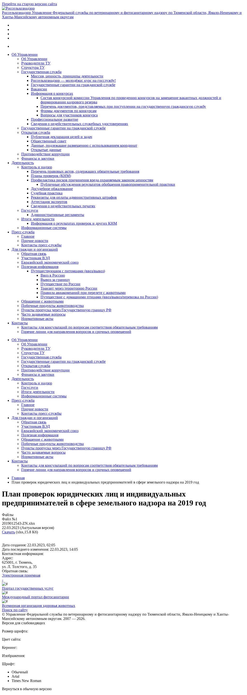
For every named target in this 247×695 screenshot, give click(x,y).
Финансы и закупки (37, 158)
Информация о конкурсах (52, 93)
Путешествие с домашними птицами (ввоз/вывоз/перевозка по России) (99, 297)
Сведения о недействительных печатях (63, 206)
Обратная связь (33, 254)
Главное (27, 236)
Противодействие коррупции (45, 154)
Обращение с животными (42, 301)
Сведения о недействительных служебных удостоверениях (79, 124)
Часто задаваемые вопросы (43, 314)
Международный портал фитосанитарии (35, 597)
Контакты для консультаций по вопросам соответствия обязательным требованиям (89, 327)
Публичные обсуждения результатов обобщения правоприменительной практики (108, 184)
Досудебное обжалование (52, 189)
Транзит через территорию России (69, 288)
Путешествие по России (60, 284)
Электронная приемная (21, 575)
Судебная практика (46, 193)
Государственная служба (41, 72)
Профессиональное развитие (54, 119)
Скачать (8, 532)
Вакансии (39, 89)
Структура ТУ (33, 67)
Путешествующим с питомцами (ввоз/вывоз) (68, 271)
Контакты (20, 323)
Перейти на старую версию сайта (29, 4)
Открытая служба (35, 132)
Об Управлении (25, 54)
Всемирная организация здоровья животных (38, 606)
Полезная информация (39, 267)
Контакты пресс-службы (41, 245)
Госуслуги (29, 210)
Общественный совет (48, 141)
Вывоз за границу (55, 280)
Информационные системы (44, 228)
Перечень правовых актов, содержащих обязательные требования (85, 171)
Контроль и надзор (36, 167)
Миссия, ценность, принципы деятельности (67, 76)
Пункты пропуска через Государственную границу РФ (66, 310)
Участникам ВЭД (35, 258)
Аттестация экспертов (49, 202)
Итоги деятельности (38, 219)
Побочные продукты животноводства (52, 306)
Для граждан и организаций (35, 249)
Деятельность (23, 163)
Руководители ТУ (35, 63)
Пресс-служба (23, 232)
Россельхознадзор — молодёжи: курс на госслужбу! (73, 80)
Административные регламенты (57, 215)
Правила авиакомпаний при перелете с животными (83, 293)
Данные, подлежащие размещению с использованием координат (84, 145)
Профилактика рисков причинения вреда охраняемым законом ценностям (92, 180)
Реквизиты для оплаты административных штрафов (74, 197)
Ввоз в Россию (53, 275)
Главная (18, 478)
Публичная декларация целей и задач (61, 137)
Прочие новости (34, 241)
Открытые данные (46, 150)
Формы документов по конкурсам (68, 111)
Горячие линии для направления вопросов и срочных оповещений (76, 332)
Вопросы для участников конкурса (69, 115)
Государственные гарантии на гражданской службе (73, 85)
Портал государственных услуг (28, 588)
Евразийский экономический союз (49, 262)
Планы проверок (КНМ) (51, 176)
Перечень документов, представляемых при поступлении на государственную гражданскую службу (123, 106)
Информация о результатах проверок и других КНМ (74, 223)
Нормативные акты (37, 319)
